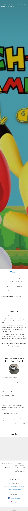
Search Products (8, 281)
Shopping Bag (8, 291)
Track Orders (8, 286)
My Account (19, 281)
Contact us (11, 6)
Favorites (19, 286)
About (10, 4)
